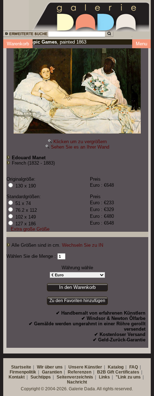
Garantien (52, 372)
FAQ (133, 367)
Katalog (116, 367)
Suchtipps (40, 377)
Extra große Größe (30, 229)
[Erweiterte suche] (25, 35)
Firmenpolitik (23, 372)
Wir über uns (50, 367)
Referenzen (79, 372)
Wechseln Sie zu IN (82, 245)
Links (104, 377)
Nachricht (77, 382)
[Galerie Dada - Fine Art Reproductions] (91, 15)
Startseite (21, 367)
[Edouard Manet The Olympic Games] (77, 89)
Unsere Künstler (85, 367)
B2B (101, 372)
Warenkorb (18, 43)
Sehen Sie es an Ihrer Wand (80, 147)
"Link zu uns (128, 377)
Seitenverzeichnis (75, 377)
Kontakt (17, 377)
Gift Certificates (123, 372)
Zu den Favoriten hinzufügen (77, 300)
